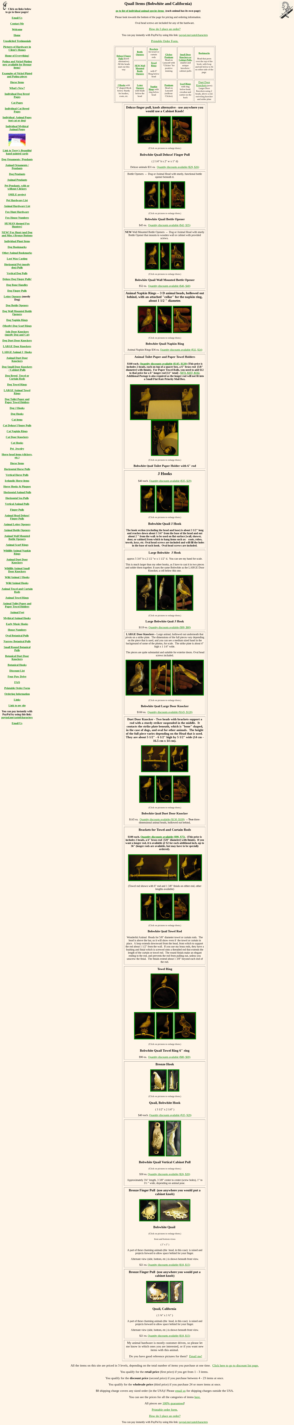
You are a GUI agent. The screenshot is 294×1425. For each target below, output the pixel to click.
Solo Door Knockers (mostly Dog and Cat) (17, 333)
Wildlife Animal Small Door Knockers (17, 570)
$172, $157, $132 (189, 372)
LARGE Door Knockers (17, 346)
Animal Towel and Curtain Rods (17, 590)
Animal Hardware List (17, 206)
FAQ (17, 682)
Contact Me (17, 23)
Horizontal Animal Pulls (17, 492)
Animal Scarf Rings (17, 544)
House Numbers (17, 629)
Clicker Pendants (169, 56)
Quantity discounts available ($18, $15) (169, 1264)
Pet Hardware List (17, 200)
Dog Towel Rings (17, 384)
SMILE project (17, 194)
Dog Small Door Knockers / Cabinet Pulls (17, 368)
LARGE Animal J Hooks (17, 352)
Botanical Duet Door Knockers (17, 658)
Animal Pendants (17, 179)
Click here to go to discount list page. (235, 1365)
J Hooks (121, 85)
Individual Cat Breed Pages (17, 110)
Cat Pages (17, 102)
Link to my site (17, 705)
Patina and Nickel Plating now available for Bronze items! (17, 64)
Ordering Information (17, 693)
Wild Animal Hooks (17, 583)
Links (17, 699)
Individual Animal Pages (17, 117)
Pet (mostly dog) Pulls (20, 266)
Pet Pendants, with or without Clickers (17, 187)
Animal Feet (17, 612)
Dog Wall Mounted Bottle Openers (17, 313)
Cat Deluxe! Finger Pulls (17, 425)
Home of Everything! (17, 55)
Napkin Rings (153, 88)
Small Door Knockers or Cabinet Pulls (185, 57)
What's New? (17, 88)
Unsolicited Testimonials (17, 41)
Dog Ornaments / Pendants (17, 159)
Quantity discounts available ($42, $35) (169, 225)
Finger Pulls (17, 509)
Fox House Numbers (17, 217)
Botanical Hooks (17, 664)
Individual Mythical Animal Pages (17, 128)
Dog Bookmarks (17, 247)
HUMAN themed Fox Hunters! (17, 225)
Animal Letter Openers (17, 524)
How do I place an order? (165, 29)
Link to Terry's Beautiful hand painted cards (17, 152)
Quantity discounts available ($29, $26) (178, 167)
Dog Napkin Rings (17, 320)
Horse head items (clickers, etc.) (17, 456)
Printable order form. (165, 1409)
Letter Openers (12, 296)
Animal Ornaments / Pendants (17, 167)
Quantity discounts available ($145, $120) (163, 363)
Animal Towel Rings (17, 597)
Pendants (169, 85)
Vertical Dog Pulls (17, 273)
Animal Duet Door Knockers (17, 359)
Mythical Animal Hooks (17, 618)
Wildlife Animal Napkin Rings (17, 552)
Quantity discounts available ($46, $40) (169, 285)
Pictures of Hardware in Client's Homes (17, 48)
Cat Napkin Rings (17, 431)
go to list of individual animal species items (140, 10)
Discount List (17, 670)
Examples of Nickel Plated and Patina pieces (17, 75)
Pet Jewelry (17, 448)
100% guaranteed (173, 1403)
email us (180, 1390)
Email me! (195, 1356)
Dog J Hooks (17, 408)
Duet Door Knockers (203, 84)
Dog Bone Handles (17, 284)
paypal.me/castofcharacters (17, 717)
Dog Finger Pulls (17, 290)
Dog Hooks (17, 413)
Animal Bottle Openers (17, 530)
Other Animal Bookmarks (17, 252)
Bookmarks (204, 53)
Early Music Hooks (17, 624)
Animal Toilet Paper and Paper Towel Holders (17, 605)
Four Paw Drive (17, 676)
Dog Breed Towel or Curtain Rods (17, 377)
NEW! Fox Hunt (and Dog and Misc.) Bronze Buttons (17, 234)
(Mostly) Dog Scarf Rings (17, 325)
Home (17, 35)
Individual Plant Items (17, 241)
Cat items (17, 419)
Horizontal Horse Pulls (17, 469)
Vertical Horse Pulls (17, 474)
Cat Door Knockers (17, 437)
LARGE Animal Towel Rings (17, 392)
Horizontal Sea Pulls (17, 498)
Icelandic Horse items (17, 480)
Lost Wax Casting (17, 258)
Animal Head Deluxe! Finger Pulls (17, 517)
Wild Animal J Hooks (17, 577)
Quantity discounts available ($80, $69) (169, 1057)
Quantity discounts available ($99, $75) (163, 836)
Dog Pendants (17, 174)
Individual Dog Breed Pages (17, 95)
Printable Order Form (17, 688)
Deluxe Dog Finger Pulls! (17, 279)
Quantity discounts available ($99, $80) (170, 627)
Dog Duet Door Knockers (17, 340)
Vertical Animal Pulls (17, 503)
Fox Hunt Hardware (17, 211)
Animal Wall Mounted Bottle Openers (17, 537)
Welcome (17, 29)
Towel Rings (154, 64)
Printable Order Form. (164, 41)
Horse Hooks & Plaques (17, 486)
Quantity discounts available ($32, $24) (181, 349)
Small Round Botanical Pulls (17, 649)
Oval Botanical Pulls (17, 635)
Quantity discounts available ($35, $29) (170, 480)
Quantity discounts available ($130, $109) (162, 819)
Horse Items (17, 82)
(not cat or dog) (17, 120)
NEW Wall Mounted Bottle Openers (140, 69)
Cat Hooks (17, 442)
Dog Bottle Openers (17, 305)
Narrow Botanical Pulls (17, 641)
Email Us (17, 17)
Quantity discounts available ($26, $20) (169, 1174)
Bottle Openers (140, 53)
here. (197, 1397)
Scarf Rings (185, 84)
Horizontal (10, 264)
